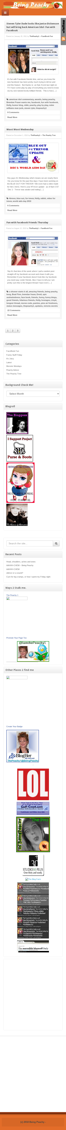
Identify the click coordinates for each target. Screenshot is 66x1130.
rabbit (43, 198)
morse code (26, 303)
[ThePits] (33, 834)
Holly (9, 105)
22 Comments (13, 310)
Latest (9, 362)
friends (34, 297)
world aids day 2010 (22, 201)
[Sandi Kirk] (16, 700)
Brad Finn (16, 294)
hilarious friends (27, 300)
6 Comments (13, 205)
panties (36, 303)
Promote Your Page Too (16, 638)
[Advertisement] (33, 994)
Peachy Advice (12, 370)
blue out (20, 198)
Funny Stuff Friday (14, 355)
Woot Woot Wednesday (20, 129)
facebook (35, 102)
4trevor (12, 198)
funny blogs (50, 297)
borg (9, 294)
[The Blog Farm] (33, 879)
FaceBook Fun (12, 351)
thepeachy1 (41, 108)
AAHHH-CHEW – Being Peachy (19, 565)
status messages (14, 306)
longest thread (13, 303)
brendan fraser (29, 294)
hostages (45, 300)
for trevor (29, 198)
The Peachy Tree (13, 374)
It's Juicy (10, 359)
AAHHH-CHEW (13, 569)
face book (25, 297)
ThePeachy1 (34, 36)
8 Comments (13, 112)
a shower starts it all (18, 291)
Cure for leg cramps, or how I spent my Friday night (28, 577)
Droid (39, 294)
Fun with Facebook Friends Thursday (27, 222)
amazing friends (36, 291)
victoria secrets (51, 306)
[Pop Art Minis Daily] (33, 910)
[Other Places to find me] (33, 865)
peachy (33, 105)
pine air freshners (49, 303)
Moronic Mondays (14, 366)
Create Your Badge (14, 726)
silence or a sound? (14, 573)
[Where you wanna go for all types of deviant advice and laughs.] (17, 423)
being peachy (48, 99)
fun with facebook (49, 102)
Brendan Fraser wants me (18, 102)
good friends (12, 300)
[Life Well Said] (22, 746)
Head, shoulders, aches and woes (21, 562)
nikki (26, 105)
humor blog (17, 105)
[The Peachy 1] (16, 616)
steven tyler (29, 108)
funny (41, 297)
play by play (42, 105)
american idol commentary (21, 99)
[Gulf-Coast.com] (33, 808)
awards (38, 99)
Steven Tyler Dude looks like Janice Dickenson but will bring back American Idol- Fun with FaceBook (33, 27)
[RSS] (63, 38)
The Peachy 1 (12, 595)
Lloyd (53, 300)
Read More (12, 117)
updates (39, 306)
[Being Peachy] (33, 4)
